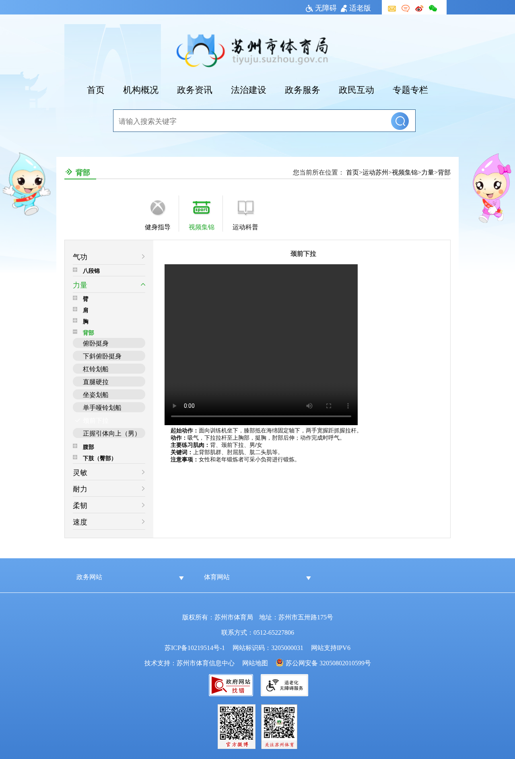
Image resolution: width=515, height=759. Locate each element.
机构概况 (141, 88)
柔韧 (80, 505)
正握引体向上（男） (112, 433)
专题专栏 (410, 88)
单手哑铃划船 (102, 407)
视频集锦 (405, 172)
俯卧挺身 (96, 343)
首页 (96, 88)
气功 (80, 256)
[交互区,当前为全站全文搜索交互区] (257, 121)
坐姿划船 (96, 394)
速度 (80, 521)
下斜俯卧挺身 (102, 355)
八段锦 (91, 270)
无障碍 (326, 7)
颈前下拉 (96, 420)
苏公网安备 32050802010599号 (328, 662)
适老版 (360, 7)
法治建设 (248, 88)
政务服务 (302, 88)
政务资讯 (194, 88)
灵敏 (80, 472)
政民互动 (356, 88)
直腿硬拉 (96, 381)
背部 (88, 332)
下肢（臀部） (100, 458)
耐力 (80, 488)
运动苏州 (375, 172)
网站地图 (255, 662)
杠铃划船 (96, 368)
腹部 (88, 446)
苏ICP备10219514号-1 (195, 647)
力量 (427, 172)
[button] (400, 121)
